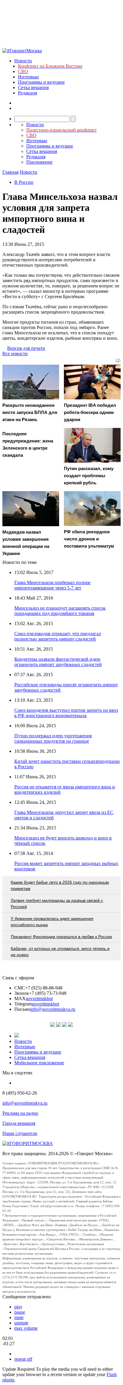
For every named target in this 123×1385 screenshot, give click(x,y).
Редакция (27, 92)
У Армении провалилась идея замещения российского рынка (52, 921)
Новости (23, 60)
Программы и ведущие (41, 82)
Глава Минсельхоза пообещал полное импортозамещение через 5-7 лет (52, 585)
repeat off (23, 1359)
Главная (10, 172)
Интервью (28, 76)
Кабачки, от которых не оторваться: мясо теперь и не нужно (60, 951)
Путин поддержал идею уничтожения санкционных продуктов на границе (53, 738)
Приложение (39, 162)
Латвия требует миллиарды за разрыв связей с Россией (57, 903)
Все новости (15, 353)
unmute (21, 1322)
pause (19, 1312)
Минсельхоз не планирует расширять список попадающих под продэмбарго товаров (60, 610)
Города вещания (18, 1123)
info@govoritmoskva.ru (52, 1009)
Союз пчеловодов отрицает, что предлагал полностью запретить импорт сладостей (57, 636)
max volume (26, 1328)
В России (23, 182)
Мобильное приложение (39, 1062)
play (18, 1306)
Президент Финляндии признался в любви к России (61, 936)
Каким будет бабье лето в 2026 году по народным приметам (60, 885)
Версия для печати (26, 348)
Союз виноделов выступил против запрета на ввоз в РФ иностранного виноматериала (66, 713)
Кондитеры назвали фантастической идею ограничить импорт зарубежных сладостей (58, 662)
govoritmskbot (39, 998)
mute (19, 1317)
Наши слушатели (19, 1133)
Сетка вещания (33, 87)
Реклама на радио (20, 1113)
